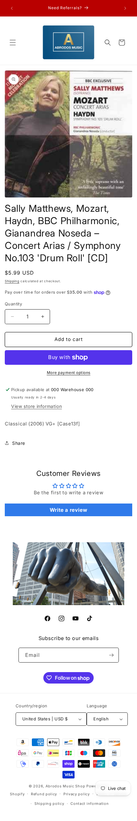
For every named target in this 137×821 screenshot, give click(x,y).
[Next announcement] (125, 8)
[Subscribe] (112, 655)
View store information (36, 406)
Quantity (13, 303)
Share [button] (18, 443)
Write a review (68, 510)
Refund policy (44, 794)
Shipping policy (49, 803)
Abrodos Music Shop (65, 786)
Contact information (89, 803)
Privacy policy (76, 794)
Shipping (12, 281)
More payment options (68, 372)
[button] (13, 43)
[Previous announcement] (12, 8)
